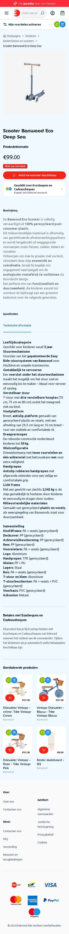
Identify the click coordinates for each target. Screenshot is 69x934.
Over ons (8, 801)
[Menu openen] (6, 13)
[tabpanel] (34, 82)
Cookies (42, 842)
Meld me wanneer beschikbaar (38, 175)
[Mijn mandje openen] (62, 13)
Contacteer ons (12, 809)
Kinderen (30, 36)
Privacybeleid (45, 834)
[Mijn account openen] (52, 13)
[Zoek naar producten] (42, 13)
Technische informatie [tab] (17, 325)
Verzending (10, 846)
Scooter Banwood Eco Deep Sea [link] (22, 46)
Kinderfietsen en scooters (18, 41)
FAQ (5, 839)
